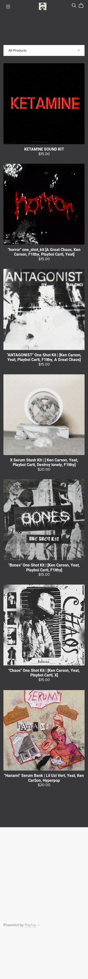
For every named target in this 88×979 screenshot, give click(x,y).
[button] (38, 925)
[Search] (74, 5)
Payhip (30, 925)
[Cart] (83, 5)
